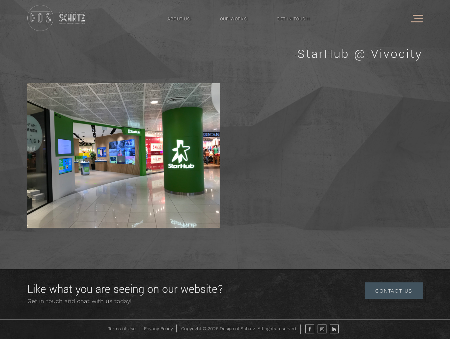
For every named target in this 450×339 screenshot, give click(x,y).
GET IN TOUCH (293, 19)
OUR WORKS (233, 19)
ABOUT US (178, 19)
